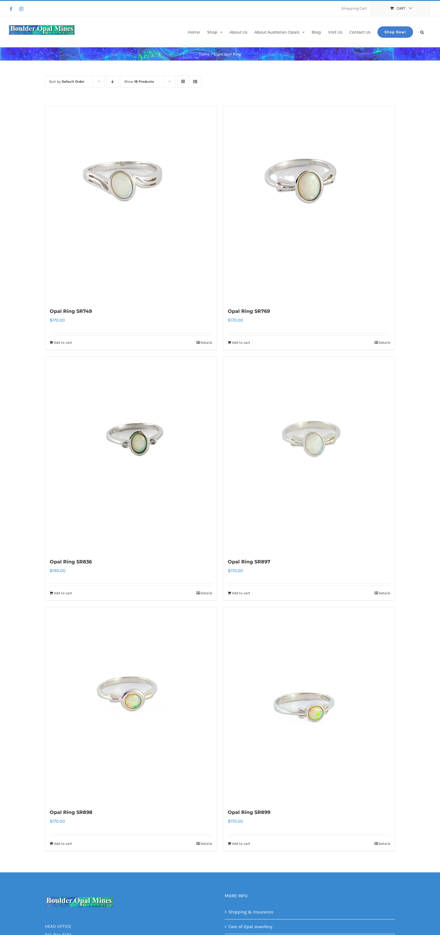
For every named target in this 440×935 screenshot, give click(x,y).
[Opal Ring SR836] (131, 454)
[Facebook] (11, 9)
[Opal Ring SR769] (309, 203)
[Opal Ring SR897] (309, 454)
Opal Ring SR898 (71, 812)
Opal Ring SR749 (71, 311)
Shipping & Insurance (251, 912)
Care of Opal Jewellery (250, 926)
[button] (422, 31)
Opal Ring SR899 (249, 812)
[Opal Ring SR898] (131, 704)
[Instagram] (21, 9)
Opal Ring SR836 (71, 562)
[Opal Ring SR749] (131, 203)
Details (206, 342)
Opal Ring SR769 (249, 311)
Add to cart (63, 342)
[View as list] (195, 82)
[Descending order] (112, 82)
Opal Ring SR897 (249, 562)
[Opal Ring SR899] (309, 704)
